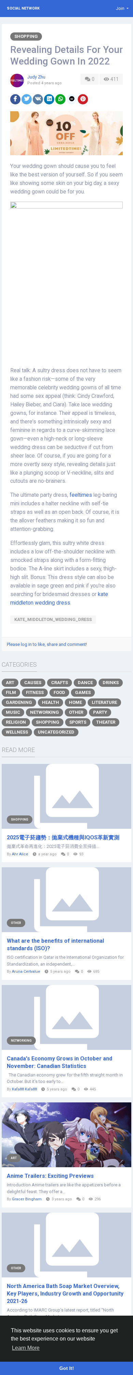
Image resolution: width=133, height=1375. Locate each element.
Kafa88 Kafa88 (24, 1089)
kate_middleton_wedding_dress (53, 619)
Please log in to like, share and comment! (47, 644)
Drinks (111, 682)
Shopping (26, 36)
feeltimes (81, 495)
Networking (44, 712)
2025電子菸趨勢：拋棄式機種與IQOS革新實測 (63, 837)
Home (75, 702)
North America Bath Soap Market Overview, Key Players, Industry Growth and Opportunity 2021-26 (65, 1293)
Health (50, 702)
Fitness (35, 692)
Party (100, 712)
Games (83, 692)
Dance (85, 682)
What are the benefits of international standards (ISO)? (55, 945)
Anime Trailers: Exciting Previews (50, 1176)
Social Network (23, 8)
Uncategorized (56, 732)
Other (76, 712)
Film (11, 692)
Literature (104, 702)
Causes (32, 682)
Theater (105, 722)
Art (10, 682)
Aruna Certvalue (26, 971)
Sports (77, 722)
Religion (16, 722)
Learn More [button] (26, 1348)
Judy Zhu (36, 76)
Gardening (19, 702)
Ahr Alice (20, 854)
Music (13, 712)
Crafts (59, 682)
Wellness (17, 732)
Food (59, 692)
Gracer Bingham (27, 1199)
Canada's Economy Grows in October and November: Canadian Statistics (59, 1062)
